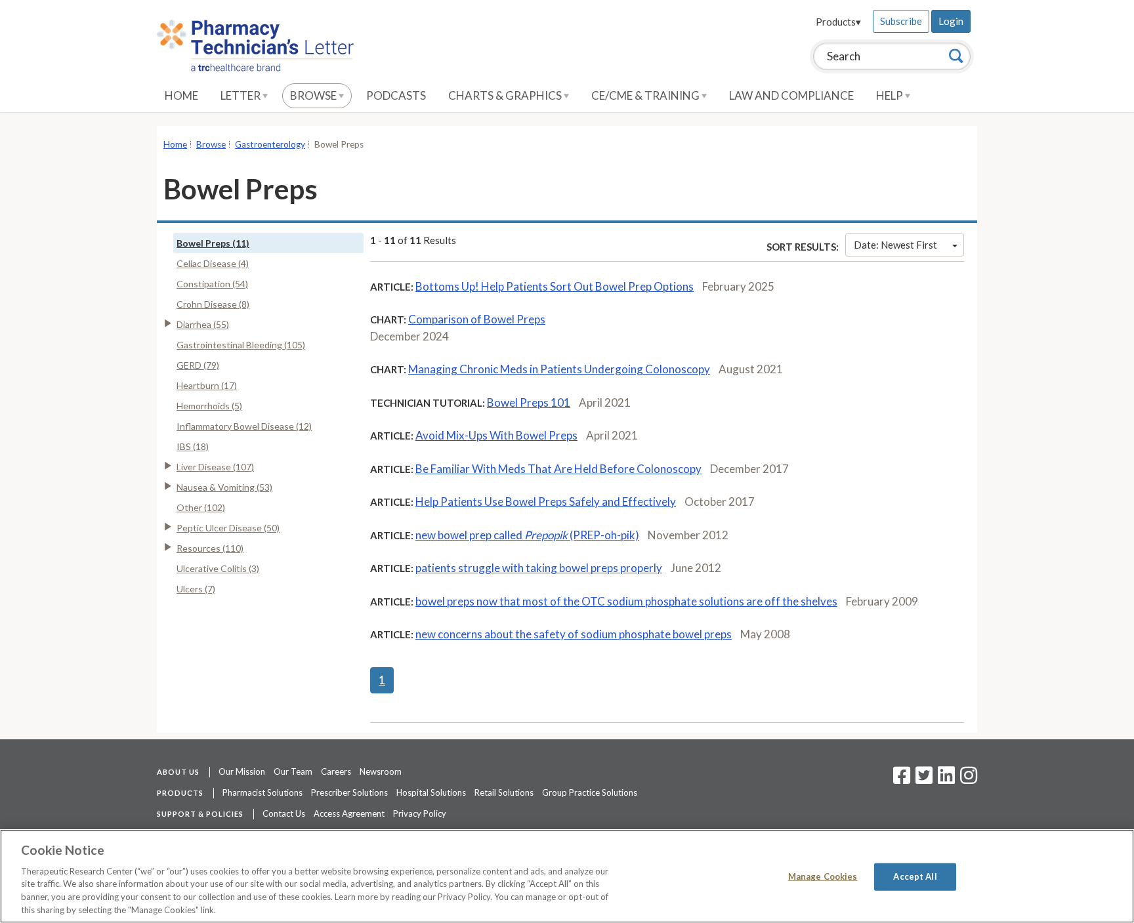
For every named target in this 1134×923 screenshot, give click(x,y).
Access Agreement (349, 813)
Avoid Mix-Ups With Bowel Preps (496, 435)
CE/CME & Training (646, 95)
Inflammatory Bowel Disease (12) (244, 426)
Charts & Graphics (506, 95)
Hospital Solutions (431, 792)
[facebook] (901, 779)
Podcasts (396, 95)
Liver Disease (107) (215, 466)
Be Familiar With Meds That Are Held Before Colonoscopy (558, 469)
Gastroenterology (270, 144)
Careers (336, 771)
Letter (241, 95)
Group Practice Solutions (589, 792)
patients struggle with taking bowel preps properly (538, 568)
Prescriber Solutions (349, 792)
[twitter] (922, 779)
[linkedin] (946, 779)
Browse (314, 95)
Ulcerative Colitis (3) (218, 568)
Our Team (293, 771)
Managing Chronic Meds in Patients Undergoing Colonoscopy (559, 369)
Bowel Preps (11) (213, 243)
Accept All (914, 876)
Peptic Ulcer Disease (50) (228, 527)
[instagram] (968, 779)
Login (950, 21)
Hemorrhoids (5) (209, 405)
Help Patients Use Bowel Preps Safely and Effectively (545, 501)
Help (890, 95)
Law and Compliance (791, 95)
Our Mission (242, 771)
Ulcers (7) (196, 588)
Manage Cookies (823, 876)
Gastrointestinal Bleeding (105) (241, 344)
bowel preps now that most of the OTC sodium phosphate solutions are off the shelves (626, 601)
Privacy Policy (419, 813)
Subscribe (901, 21)
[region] (567, 876)
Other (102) (201, 507)
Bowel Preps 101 (528, 402)
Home (181, 95)
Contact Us (283, 813)
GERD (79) (198, 365)
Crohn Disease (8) (213, 304)
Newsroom (381, 771)
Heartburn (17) (207, 385)
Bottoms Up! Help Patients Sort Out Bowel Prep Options (554, 286)
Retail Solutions (504, 792)
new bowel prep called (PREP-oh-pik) (527, 535)
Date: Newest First (895, 245)
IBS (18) (193, 446)
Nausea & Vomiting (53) (224, 487)
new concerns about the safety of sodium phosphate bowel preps (573, 634)
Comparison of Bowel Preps (476, 319)
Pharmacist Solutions (262, 792)
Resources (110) (210, 548)
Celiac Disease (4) (213, 263)
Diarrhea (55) (203, 324)
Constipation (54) (212, 283)
